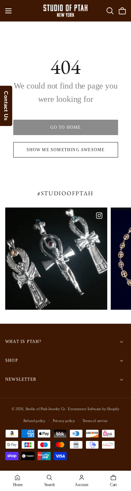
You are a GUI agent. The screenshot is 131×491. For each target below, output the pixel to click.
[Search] (110, 10)
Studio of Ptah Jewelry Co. (46, 409)
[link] (65, 127)
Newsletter (20, 379)
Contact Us (6, 106)
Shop (11, 360)
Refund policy (34, 421)
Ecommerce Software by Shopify (93, 409)
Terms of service (95, 421)
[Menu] (8, 10)
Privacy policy (64, 421)
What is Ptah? (23, 341)
